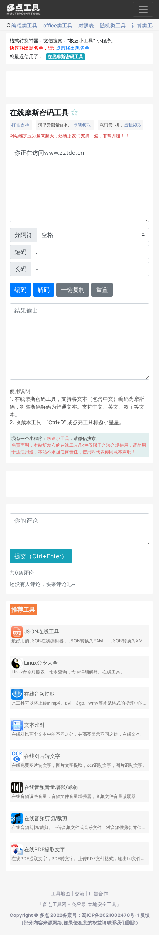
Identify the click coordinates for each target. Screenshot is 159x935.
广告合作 (98, 893)
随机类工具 (113, 25)
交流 (79, 893)
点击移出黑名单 (72, 48)
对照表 (86, 25)
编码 (20, 289)
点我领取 (82, 125)
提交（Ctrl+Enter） (40, 556)
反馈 (145, 915)
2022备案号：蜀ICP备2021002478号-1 (94, 915)
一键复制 (73, 289)
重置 (102, 289)
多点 (44, 915)
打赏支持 (20, 125)
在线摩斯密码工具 (65, 56)
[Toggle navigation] (143, 9)
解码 (44, 289)
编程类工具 (24, 25)
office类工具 (57, 25)
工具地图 (60, 893)
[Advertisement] (79, 84)
